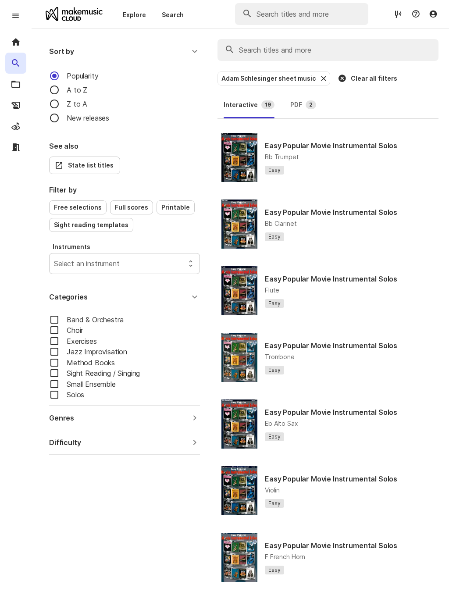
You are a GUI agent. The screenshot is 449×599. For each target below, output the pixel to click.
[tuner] (398, 14)
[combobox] (55, 263)
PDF (301, 104)
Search (173, 14)
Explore (134, 14)
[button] (124, 51)
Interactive (247, 104)
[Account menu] (433, 14)
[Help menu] (415, 14)
